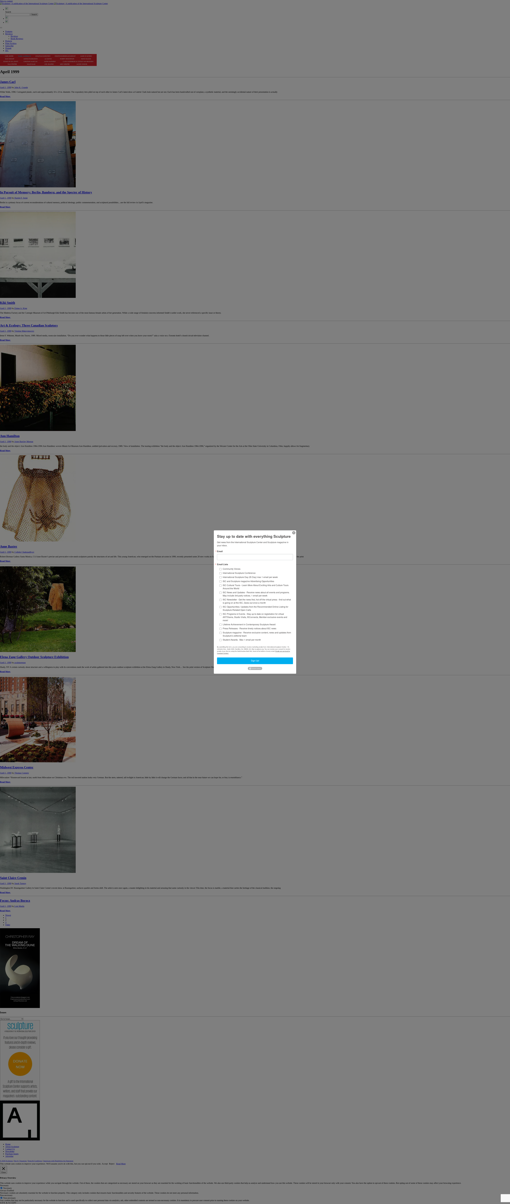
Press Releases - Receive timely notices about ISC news (249, 628)
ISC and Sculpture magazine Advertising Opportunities (248, 581)
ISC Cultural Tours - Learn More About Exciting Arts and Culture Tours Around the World (255, 587)
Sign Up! (255, 661)
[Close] (293, 532)
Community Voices (231, 568)
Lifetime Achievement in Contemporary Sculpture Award (249, 624)
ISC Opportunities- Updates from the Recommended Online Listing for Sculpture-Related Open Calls (255, 608)
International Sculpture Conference (239, 572)
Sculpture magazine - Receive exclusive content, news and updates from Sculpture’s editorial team (257, 634)
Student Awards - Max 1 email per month (242, 639)
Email (220, 551)
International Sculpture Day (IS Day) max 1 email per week (250, 577)
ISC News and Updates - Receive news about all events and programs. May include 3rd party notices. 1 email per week (256, 594)
